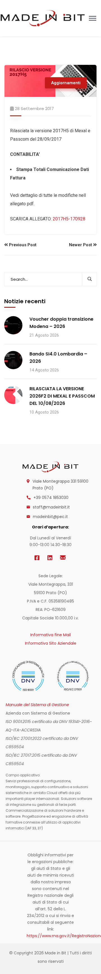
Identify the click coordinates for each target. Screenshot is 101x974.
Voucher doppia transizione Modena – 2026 (61, 323)
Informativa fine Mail (50, 635)
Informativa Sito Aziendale (50, 643)
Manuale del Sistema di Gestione (37, 705)
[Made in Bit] (42, 17)
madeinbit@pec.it (50, 516)
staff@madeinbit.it (51, 507)
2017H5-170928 (69, 219)
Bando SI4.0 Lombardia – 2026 (58, 357)
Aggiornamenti (66, 82)
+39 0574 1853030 (50, 497)
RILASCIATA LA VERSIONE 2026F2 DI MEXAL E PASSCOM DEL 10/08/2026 (62, 396)
